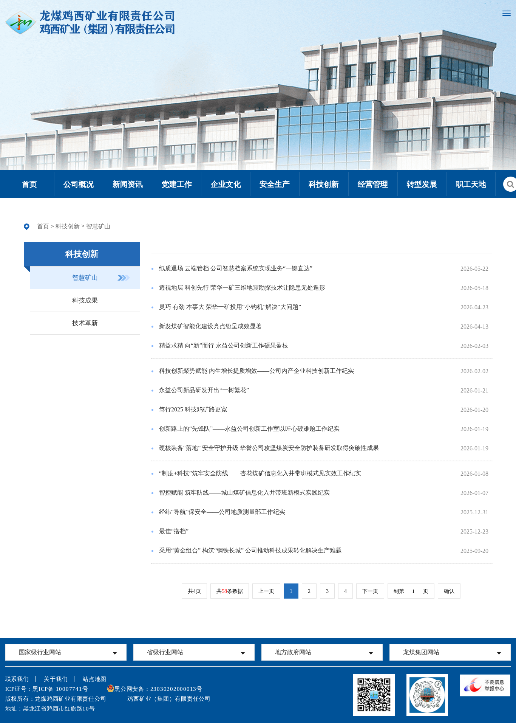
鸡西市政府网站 (322, 638)
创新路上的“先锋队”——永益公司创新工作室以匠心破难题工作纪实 (249, 428)
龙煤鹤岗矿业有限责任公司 (450, 639)
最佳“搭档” (173, 531)
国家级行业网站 (40, 652)
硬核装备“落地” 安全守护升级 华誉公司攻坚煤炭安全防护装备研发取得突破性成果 (269, 448)
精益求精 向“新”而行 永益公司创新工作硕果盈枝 (223, 345)
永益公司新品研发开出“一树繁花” (204, 390)
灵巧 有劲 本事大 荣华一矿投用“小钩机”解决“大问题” (230, 307)
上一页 (266, 591)
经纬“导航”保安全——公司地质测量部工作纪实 (222, 512)
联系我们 (17, 679)
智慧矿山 (98, 226)
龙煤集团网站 (421, 652)
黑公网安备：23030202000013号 (158, 689)
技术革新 (85, 323)
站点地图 (95, 679)
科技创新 (68, 226)
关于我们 (56, 679)
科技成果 (85, 300)
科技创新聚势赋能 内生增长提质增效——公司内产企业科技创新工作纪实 (256, 371)
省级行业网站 (165, 652)
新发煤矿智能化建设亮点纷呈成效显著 (210, 326)
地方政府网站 (293, 652)
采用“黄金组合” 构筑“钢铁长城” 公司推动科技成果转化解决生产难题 (250, 550)
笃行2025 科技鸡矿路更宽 (193, 409)
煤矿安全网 (66, 638)
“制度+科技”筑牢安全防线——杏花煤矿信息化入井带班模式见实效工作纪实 (260, 473)
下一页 (370, 591)
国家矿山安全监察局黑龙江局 (193, 638)
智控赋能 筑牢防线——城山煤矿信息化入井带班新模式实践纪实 (244, 492)
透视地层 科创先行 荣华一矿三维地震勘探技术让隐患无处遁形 (242, 287)
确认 (449, 591)
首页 (43, 226)
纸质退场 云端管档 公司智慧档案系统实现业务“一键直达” (235, 268)
